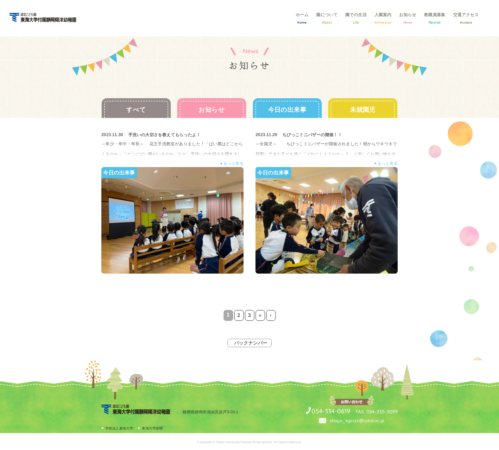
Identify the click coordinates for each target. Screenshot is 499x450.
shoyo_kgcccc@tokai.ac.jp (356, 420)
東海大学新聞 (152, 428)
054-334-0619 (331, 411)
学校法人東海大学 (119, 428)
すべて (136, 109)
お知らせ (212, 109)
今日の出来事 (287, 109)
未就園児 (363, 109)
